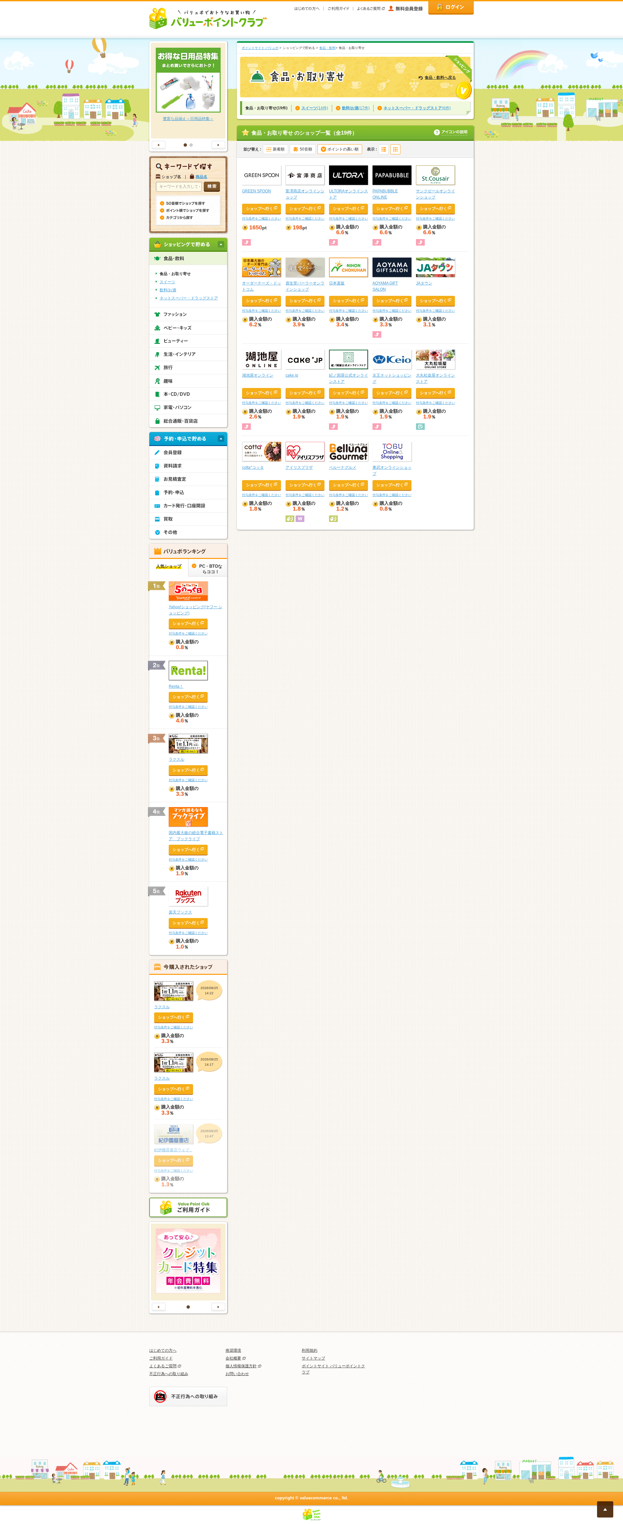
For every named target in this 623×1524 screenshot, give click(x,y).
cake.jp (292, 375)
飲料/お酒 (168, 290)
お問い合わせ (237, 1374)
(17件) (356, 108)
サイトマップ (313, 1358)
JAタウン (424, 283)
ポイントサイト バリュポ (260, 48)
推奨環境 (233, 1350)
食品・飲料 (327, 48)
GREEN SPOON (256, 191)
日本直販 (337, 283)
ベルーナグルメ (342, 467)
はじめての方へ (163, 1350)
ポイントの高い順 (343, 149)
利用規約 (309, 1350)
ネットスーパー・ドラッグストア (189, 298)
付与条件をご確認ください (261, 218)
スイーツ (167, 282)
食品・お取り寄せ (175, 274)
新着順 (279, 149)
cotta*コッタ (253, 467)
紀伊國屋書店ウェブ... (173, 1150)
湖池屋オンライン (257, 375)
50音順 (306, 149)
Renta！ (176, 686)
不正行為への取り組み (168, 1374)
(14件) (314, 108)
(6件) (417, 108)
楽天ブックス (180, 912)
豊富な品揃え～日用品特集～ (188, 118)
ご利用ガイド (161, 1358)
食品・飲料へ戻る (440, 77)
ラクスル (176, 759)
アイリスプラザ (299, 467)
